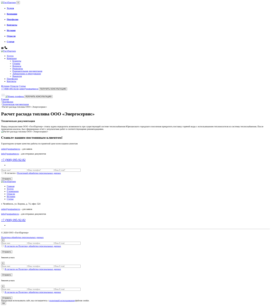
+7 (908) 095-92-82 (10, 89)
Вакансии (17, 76)
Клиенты (16, 61)
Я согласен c (33, 173)
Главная (10, 186)
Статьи (10, 41)
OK (3, 303)
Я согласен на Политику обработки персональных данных (33, 246)
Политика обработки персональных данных (22, 237)
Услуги (10, 8)
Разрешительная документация (27, 71)
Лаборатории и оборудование (26, 73)
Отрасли (11, 36)
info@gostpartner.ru (10, 154)
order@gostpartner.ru (28, 89)
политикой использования (62, 300)
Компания (12, 14)
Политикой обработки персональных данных (39, 173)
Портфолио (12, 19)
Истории (11, 30)
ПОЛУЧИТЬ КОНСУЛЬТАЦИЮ (53, 89)
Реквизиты (17, 68)
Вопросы (16, 66)
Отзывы (16, 63)
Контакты (12, 25)
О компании (13, 191)
